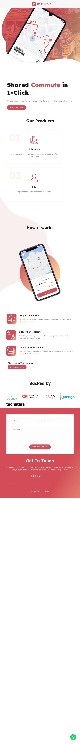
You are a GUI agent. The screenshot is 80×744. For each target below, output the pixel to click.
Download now (16, 107)
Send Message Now (40, 447)
